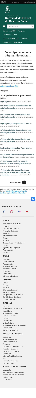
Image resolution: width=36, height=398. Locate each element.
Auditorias (6, 344)
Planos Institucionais (10, 231)
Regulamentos (8, 264)
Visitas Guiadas (8, 323)
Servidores (18, 42)
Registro (6, 318)
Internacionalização (10, 236)
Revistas (6, 287)
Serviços (6, 240)
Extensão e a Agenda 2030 (12, 309)
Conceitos (6, 306)
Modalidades (7, 311)
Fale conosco (8, 250)
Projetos (6, 285)
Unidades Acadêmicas (11, 228)
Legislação (4, 102)
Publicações (7, 379)
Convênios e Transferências (13, 346)
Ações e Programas (10, 339)
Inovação (6, 233)
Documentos (7, 320)
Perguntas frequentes (10, 361)
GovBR (3, 2)
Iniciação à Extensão (10, 330)
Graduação (7, 259)
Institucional (7, 337)
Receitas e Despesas (10, 349)
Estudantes (7, 42)
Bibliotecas (7, 271)
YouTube (27, 211)
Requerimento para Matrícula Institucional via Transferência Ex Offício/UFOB (14, 375)
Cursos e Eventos (9, 316)
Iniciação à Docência (10, 276)
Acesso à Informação (11, 38)
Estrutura (6, 226)
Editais (5, 238)
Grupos (5, 283)
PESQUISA (7, 279)
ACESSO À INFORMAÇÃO (13, 334)
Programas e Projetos (10, 313)
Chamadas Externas (10, 290)
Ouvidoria (24, 38)
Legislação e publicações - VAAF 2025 (15, 124)
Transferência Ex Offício (14, 367)
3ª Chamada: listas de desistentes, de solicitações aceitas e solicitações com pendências (15, 172)
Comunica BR (15, 2)
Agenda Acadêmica (10, 266)
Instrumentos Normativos (12, 224)
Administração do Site (9, 86)
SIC (4, 358)
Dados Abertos (8, 363)
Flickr (19, 211)
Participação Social (10, 342)
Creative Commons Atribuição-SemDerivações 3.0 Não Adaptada (13, 192)
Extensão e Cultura (10, 35)
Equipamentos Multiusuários (13, 295)
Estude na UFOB (9, 31)
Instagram (11, 211)
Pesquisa (21, 31)
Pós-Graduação (8, 262)
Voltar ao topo (15, 182)
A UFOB (6, 220)
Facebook (3, 211)
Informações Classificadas (12, 356)
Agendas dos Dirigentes (11, 248)
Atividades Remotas (10, 269)
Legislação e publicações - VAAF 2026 (15, 148)
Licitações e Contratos (11, 351)
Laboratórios (7, 273)
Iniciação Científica (9, 292)
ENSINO (6, 256)
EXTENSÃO (7, 303)
